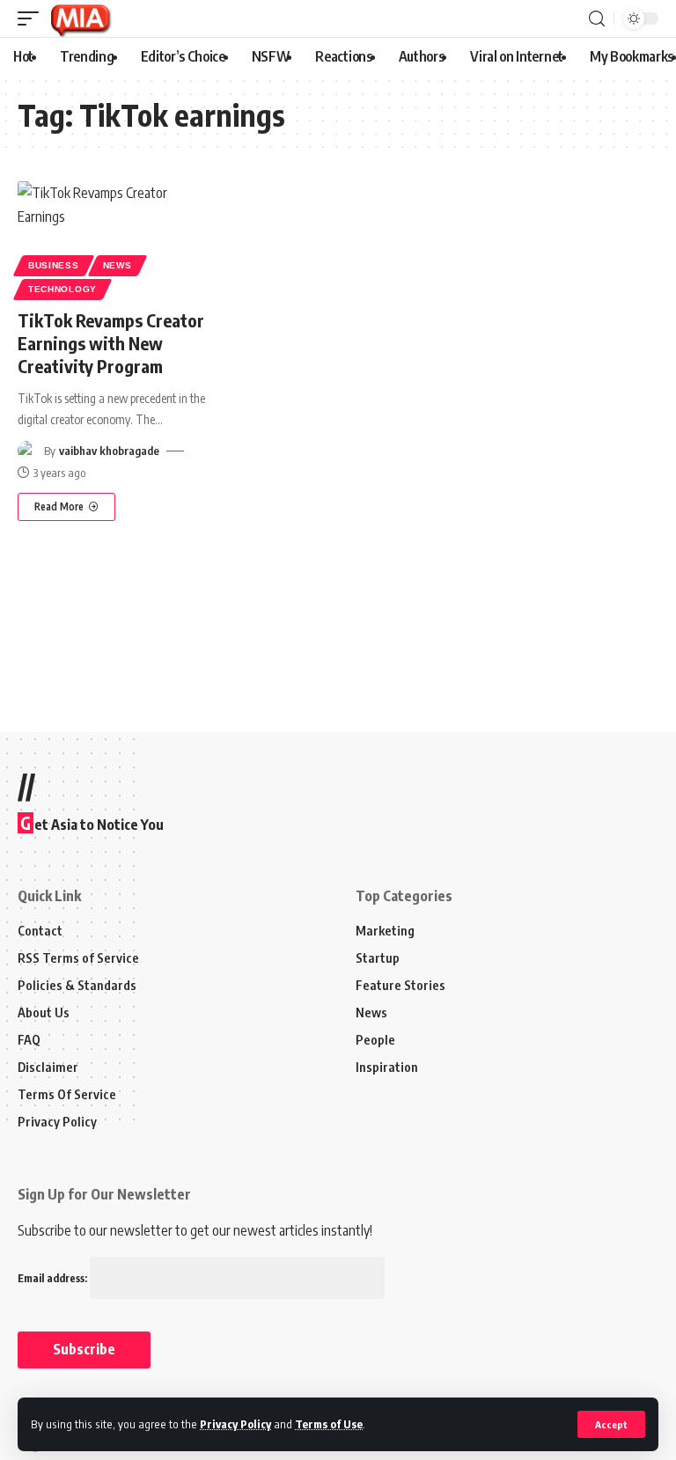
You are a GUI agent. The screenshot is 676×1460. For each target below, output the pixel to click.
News (117, 265)
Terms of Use (329, 1424)
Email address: (54, 1278)
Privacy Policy (235, 1424)
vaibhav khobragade (109, 451)
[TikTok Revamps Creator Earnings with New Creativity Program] (113, 238)
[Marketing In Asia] (80, 18)
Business (53, 265)
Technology (62, 289)
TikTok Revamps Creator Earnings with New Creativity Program (111, 343)
